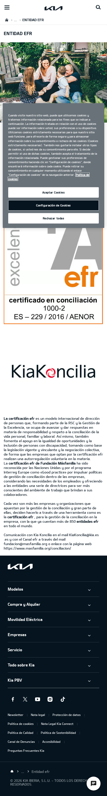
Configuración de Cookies (53, 205)
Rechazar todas (53, 218)
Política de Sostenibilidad (58, 732)
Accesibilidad (51, 741)
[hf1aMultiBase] (53, 263)
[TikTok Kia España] (62, 699)
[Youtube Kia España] (38, 699)
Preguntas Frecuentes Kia (26, 750)
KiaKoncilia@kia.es (84, 535)
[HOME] (6, 19)
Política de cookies (21, 723)
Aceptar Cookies (53, 192)
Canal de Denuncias (21, 741)
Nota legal (38, 714)
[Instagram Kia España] (50, 699)
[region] (54, 165)
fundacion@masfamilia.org (25, 544)
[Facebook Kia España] (13, 699)
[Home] (12, 771)
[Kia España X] (25, 699)
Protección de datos (67, 714)
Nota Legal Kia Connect (57, 723)
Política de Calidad (20, 732)
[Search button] (98, 7)
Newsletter (15, 714)
